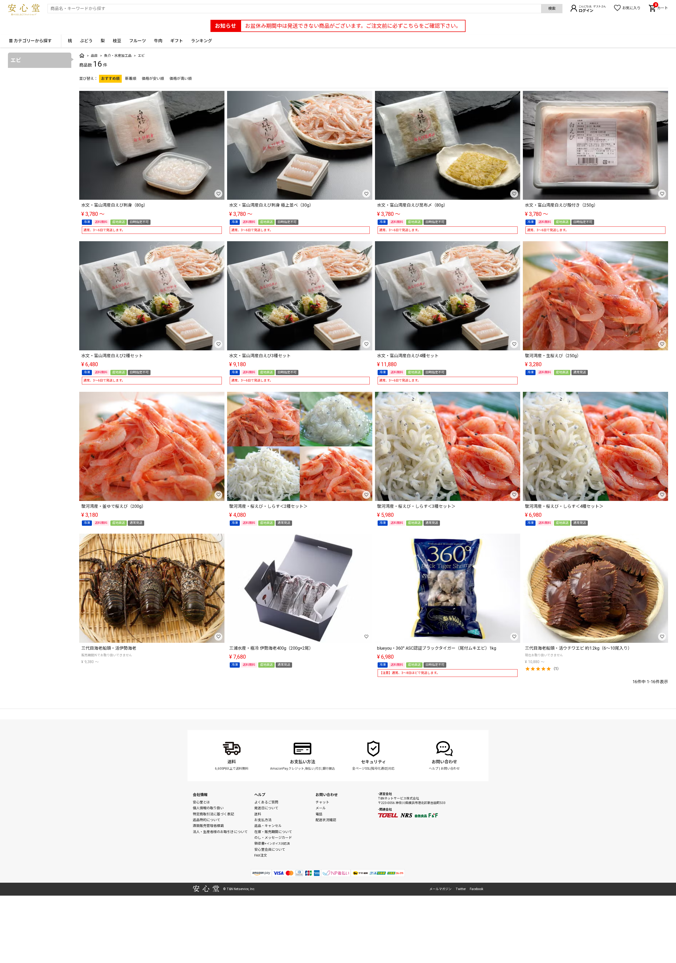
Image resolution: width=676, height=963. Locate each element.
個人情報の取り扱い (208, 808)
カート (661, 7)
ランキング (201, 40)
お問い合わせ (444, 761)
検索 (552, 8)
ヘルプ (433, 768)
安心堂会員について (269, 850)
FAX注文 (260, 855)
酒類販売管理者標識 (208, 826)
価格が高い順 (181, 78)
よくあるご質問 (266, 802)
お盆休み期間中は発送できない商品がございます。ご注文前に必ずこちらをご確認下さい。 (353, 26)
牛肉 (158, 40)
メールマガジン (440, 889)
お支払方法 (262, 820)
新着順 (130, 78)
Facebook (476, 889)
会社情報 (200, 795)
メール (321, 808)
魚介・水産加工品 (118, 56)
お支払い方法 (302, 761)
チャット (322, 802)
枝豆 (117, 40)
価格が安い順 (153, 78)
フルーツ (137, 40)
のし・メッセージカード (273, 838)
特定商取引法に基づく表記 (213, 814)
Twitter (461, 889)
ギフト (176, 40)
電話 (319, 814)
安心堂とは (201, 802)
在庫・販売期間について (273, 832)
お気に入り (631, 8)
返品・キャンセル (268, 826)
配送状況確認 (326, 820)
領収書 (272, 843)
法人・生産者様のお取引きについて (220, 832)
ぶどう (86, 40)
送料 (231, 761)
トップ (81, 55)
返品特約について (206, 820)
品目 (94, 56)
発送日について (266, 808)
